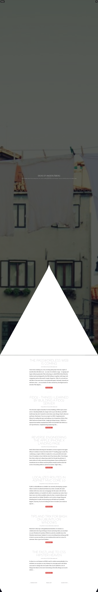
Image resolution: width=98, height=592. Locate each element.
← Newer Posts (33, 582)
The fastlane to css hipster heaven (49, 553)
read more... (49, 387)
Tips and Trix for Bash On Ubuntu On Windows (49, 519)
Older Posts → (65, 582)
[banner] (49, 176)
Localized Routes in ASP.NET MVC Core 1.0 (49, 478)
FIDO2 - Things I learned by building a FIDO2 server (49, 400)
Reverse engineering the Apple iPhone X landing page (49, 440)
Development (48, 366)
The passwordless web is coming (49, 362)
